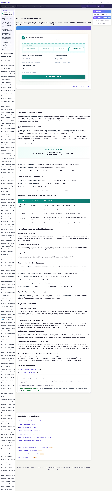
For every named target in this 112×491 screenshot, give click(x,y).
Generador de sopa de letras (8, 235)
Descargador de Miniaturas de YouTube (8, 115)
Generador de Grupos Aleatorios (8, 309)
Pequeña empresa (31, 49)
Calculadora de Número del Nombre (8, 95)
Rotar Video (4, 396)
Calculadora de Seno (7, 380)
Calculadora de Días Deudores (27, 424)
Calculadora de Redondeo (8, 328)
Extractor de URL (6, 448)
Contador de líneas (6, 254)
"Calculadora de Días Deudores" (28, 381)
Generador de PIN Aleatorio (8, 464)
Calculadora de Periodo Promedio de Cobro (31, 421)
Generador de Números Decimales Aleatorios (8, 199)
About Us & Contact (53, 469)
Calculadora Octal (6, 153)
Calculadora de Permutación (8, 224)
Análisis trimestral (76, 49)
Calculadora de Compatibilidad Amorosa (8, 74)
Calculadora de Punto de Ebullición (8, 429)
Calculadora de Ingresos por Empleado (30, 440)
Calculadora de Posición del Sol (8, 262)
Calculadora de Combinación (8, 128)
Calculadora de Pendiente (8, 486)
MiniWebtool (77, 381)
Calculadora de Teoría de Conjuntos (8, 437)
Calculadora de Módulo (7, 259)
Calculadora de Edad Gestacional (8, 164)
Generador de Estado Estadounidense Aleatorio (8, 322)
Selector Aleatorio (6, 161)
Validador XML (5, 295)
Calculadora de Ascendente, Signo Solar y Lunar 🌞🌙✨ (8, 60)
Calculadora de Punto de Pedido (28, 450)
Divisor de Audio (5, 191)
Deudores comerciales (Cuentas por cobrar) (34, 55)
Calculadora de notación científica (8, 240)
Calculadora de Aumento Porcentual (8, 292)
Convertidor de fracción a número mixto (8, 350)
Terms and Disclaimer (74, 467)
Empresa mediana (46, 49)
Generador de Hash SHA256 (8, 314)
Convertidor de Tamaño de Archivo (8, 317)
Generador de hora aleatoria (8, 300)
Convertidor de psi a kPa (8, 180)
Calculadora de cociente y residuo (8, 232)
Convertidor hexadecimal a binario (8, 410)
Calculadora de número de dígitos (8, 467)
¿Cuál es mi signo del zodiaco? (8, 216)
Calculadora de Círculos (8, 238)
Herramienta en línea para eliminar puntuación (8, 352)
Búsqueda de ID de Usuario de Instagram (8, 93)
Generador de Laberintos (8, 361)
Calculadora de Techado (8, 475)
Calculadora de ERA (6, 415)
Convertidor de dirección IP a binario (8, 393)
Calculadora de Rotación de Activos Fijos (30, 427)
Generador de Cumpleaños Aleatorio (8, 202)
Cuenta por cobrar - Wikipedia (28, 372)
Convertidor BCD (6, 388)
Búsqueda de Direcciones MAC (8, 126)
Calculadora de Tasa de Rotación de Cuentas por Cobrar (35, 437)
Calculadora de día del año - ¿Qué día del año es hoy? (8, 63)
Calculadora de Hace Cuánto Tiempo (8, 421)
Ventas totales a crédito (61, 55)
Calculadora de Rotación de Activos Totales (31, 444)
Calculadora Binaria (6, 456)
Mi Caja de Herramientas (100, 23)
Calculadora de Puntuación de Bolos (8, 481)
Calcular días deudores (54, 76)
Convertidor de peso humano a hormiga (6, 38)
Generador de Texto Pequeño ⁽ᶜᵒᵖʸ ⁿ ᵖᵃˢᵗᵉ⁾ (8, 443)
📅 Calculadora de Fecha (8, 68)
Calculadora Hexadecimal (8, 136)
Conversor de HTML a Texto (8, 407)
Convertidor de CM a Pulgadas (8, 385)
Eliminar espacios (6, 134)
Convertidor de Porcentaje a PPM (8, 167)
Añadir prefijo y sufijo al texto (8, 445)
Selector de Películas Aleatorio (8, 79)
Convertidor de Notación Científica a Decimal (8, 382)
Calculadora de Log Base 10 (8, 432)
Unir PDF (3, 451)
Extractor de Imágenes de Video (8, 120)
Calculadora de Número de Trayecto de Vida (8, 344)
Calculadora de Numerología (8, 112)
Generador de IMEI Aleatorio (8, 65)
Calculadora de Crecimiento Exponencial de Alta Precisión (8, 341)
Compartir (91, 6)
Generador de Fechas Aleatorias (8, 251)
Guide (62, 467)
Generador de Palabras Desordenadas (8, 172)
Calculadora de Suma (7, 106)
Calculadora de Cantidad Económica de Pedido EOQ (33, 447)
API (66, 467)
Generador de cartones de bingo (8, 229)
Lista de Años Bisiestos (7, 287)
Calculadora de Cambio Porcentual (8, 374)
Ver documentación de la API (31, 390)
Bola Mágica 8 (5, 145)
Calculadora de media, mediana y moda (8, 489)
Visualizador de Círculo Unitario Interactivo (8, 306)
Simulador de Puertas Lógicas (8, 284)
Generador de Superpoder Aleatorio (8, 243)
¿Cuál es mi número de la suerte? (8, 177)
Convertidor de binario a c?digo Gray (8, 440)
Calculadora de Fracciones (8, 268)
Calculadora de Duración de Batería (8, 339)
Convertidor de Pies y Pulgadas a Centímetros (8, 85)
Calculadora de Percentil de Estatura (8, 139)
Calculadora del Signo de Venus (8, 82)
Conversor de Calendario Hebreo (8, 399)
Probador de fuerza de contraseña (8, 404)
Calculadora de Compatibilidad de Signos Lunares (8, 372)
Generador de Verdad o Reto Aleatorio (8, 484)
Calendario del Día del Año (8, 90)
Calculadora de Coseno (7, 377)
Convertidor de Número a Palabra (8, 303)
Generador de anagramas (8, 369)
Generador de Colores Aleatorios (8, 358)
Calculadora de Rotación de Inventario (30, 434)
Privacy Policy (85, 467)
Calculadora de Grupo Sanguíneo (8, 298)
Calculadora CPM (6, 213)
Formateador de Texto (7, 210)
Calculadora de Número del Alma (8, 197)
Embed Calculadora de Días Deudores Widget (81, 86)
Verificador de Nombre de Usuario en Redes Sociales (8, 290)
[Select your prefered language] (98, 6)
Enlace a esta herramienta (100, 14)
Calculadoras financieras (9, 6)
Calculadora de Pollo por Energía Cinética (7, 44)
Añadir (84, 6)
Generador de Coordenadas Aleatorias (8, 418)
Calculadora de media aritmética (8, 473)
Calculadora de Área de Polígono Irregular (8, 246)
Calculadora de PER (6, 48)
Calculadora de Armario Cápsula (6, 34)
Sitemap (53, 467)
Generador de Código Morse (8, 186)
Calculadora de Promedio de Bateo (8, 208)
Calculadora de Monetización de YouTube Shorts (8, 391)
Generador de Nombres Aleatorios (8, 276)
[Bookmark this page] (102, 6)
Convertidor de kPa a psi (8, 87)
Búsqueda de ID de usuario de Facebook (8, 98)
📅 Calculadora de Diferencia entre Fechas (8, 101)
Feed (58, 467)
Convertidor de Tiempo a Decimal (8, 218)
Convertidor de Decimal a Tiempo (8, 188)
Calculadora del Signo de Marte (8, 311)
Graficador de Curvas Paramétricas (8, 470)
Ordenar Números (6, 175)
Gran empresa (61, 49)
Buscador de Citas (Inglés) (8, 221)
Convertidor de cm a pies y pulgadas (8, 76)
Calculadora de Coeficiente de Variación (8, 227)
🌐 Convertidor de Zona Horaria (8, 320)
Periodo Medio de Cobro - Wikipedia (30, 369)
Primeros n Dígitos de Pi (8, 249)
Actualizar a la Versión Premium (102, 17)
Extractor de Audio (6, 413)
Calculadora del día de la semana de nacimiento (8, 333)
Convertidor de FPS (6, 194)
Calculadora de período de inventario (29, 430)
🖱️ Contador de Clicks (7, 158)
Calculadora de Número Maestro (8, 131)
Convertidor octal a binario (8, 402)
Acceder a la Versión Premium (101, 20)
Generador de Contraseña (8, 205)
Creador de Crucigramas (8, 363)
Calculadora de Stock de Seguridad (29, 454)
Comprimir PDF (5, 331)
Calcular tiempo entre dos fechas (8, 279)
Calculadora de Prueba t (8, 355)
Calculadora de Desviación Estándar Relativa (8, 117)
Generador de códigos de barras (8, 478)
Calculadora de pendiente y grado (8, 265)
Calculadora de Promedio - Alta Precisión (8, 156)
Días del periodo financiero (30, 65)
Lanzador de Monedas (7, 257)
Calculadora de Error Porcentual (8, 273)
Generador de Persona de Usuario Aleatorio (8, 325)
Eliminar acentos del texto (8, 71)
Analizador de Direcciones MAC (8, 454)
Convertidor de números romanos (8, 336)
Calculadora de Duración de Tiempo (8, 123)
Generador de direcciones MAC (8, 434)
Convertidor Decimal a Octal (8, 423)
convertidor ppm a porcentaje (8, 142)
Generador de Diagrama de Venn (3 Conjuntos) (8, 462)
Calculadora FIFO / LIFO (25, 457)
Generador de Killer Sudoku (8, 426)
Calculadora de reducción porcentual (8, 270)
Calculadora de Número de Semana (8, 147)
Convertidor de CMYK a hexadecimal (8, 459)
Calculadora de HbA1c (7, 109)
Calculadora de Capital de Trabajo (7, 30)
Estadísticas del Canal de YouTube (8, 281)
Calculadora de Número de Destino (8, 347)
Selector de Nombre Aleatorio (8, 104)
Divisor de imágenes (7, 183)
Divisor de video (5, 366)
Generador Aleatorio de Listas (8, 150)
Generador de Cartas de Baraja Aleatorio (8, 169)
